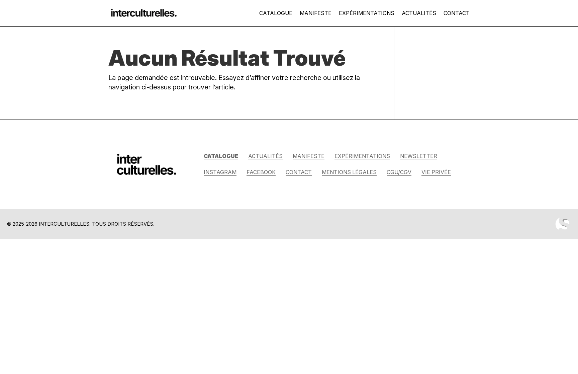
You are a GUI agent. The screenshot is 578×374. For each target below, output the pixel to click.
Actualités (419, 13)
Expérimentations (366, 13)
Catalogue (275, 13)
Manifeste (315, 13)
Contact (457, 13)
